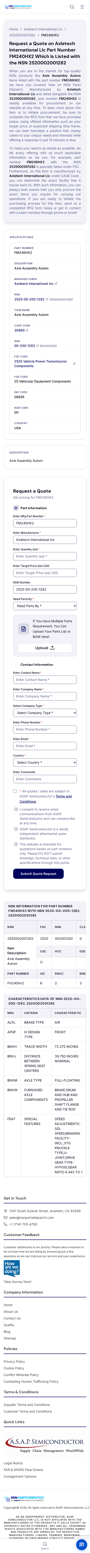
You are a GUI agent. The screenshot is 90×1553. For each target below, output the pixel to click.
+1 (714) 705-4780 (23, 1224)
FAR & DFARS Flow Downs (23, 1470)
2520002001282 (22, 35)
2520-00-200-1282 (29, 299)
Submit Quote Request (38, 874)
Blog (7, 1331)
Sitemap (10, 1338)
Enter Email (21, 739)
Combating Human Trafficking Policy (31, 1381)
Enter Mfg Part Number (29, 516)
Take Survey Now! (17, 1282)
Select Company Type (28, 706)
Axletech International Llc (43, 29)
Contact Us (12, 1318)
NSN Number (21, 582)
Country (19, 755)
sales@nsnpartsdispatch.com (31, 1217)
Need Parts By (23, 599)
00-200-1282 (24, 346)
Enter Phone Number (27, 722)
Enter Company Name (28, 689)
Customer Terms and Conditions (28, 1411)
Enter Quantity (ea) (26, 549)
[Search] (72, 7)
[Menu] (82, 7)
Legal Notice (13, 1463)
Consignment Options (20, 1476)
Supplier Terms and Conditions (27, 1405)
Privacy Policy (14, 1361)
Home (13, 29)
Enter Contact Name (27, 672)
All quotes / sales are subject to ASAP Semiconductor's (46, 796)
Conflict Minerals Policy (21, 1375)
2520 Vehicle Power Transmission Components (40, 363)
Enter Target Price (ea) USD (31, 566)
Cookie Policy (14, 1368)
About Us (11, 1311)
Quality (9, 1325)
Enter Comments (24, 772)
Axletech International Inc (34, 283)
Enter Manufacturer (27, 532)
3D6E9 (19, 330)
